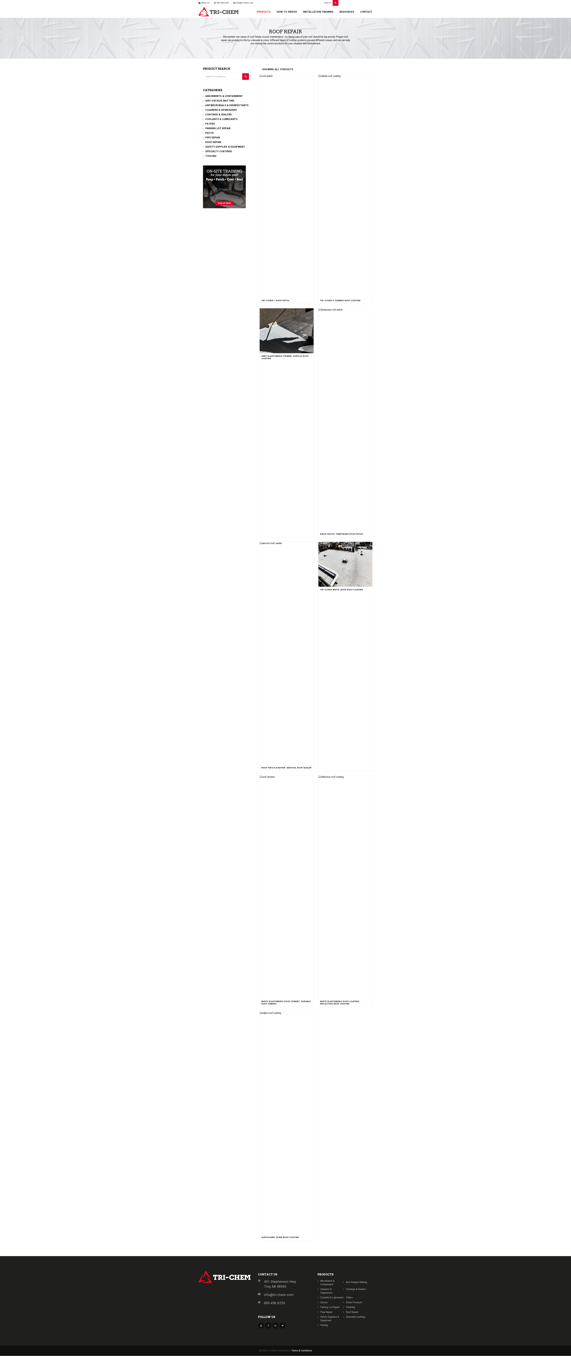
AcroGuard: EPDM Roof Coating (280, 1237)
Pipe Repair (212, 137)
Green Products (354, 1302)
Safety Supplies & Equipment (225, 146)
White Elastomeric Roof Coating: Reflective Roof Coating (340, 1002)
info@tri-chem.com (279, 1295)
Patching (350, 1307)
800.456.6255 (274, 1303)
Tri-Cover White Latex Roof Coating (341, 590)
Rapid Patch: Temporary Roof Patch (341, 534)
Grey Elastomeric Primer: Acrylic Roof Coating (285, 357)
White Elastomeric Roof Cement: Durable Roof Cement (286, 1002)
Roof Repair (213, 142)
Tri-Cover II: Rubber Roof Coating (340, 300)
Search (245, 76)
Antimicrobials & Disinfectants (227, 105)
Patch (209, 133)
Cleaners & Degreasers (221, 110)
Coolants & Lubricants (221, 119)
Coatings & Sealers (218, 114)
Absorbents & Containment (224, 96)
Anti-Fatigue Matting (219, 100)
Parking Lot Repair (218, 128)
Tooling (210, 156)
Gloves (324, 1302)
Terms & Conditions (302, 1350)
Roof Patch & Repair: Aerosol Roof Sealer (286, 768)
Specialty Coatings (218, 151)
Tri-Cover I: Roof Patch (275, 300)
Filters (210, 123)
